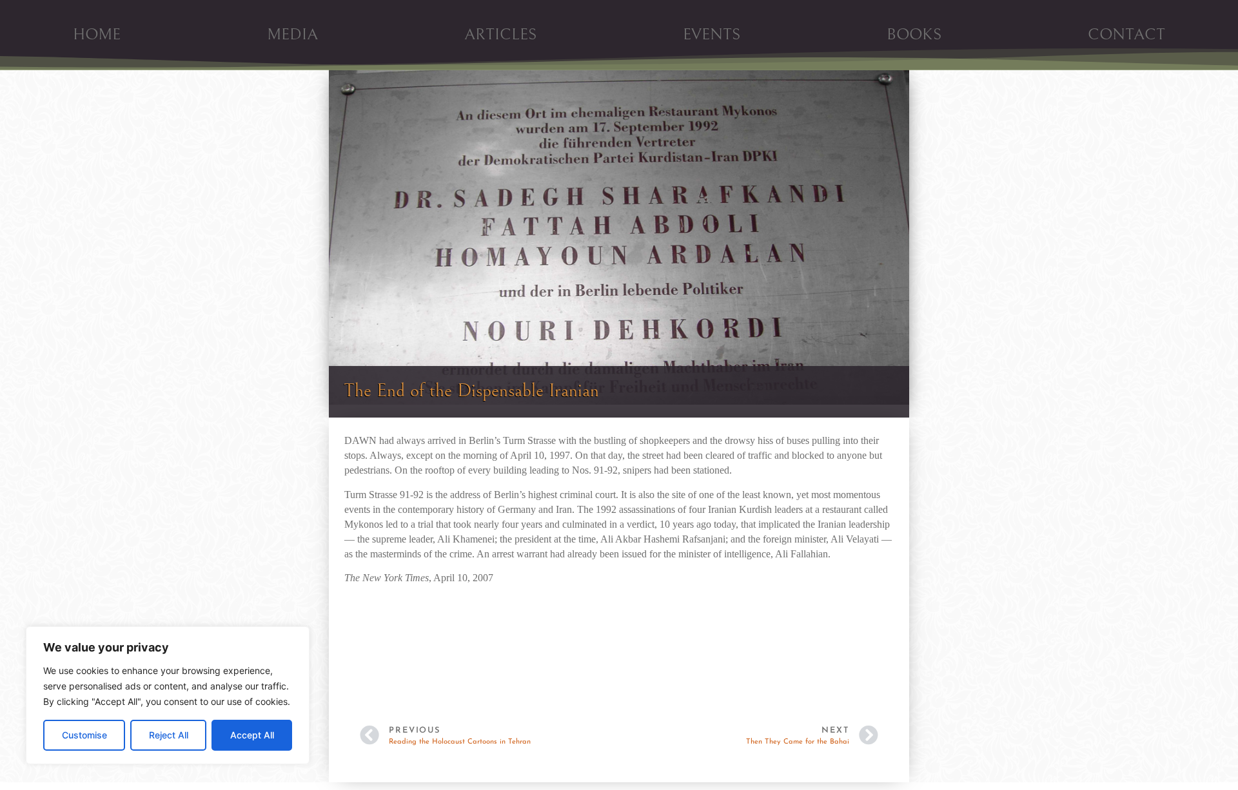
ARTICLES (500, 34)
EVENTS (711, 34)
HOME (97, 34)
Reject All (168, 734)
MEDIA (292, 34)
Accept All (252, 734)
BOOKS (914, 34)
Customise (84, 734)
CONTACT (1126, 34)
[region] (168, 695)
